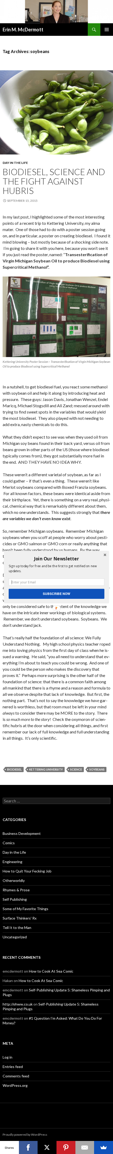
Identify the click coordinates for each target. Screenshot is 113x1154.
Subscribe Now (56, 593)
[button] (56, 558)
